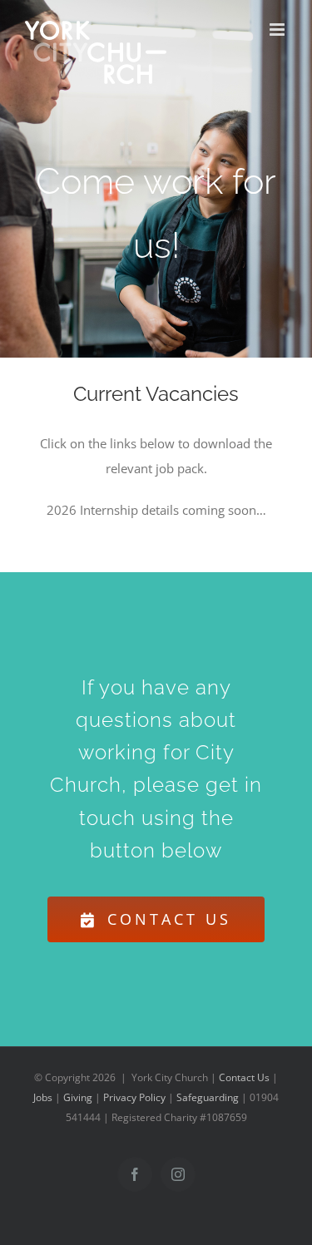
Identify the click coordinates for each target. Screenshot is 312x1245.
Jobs (42, 1097)
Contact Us (244, 1077)
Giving (77, 1097)
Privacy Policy (134, 1097)
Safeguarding (207, 1097)
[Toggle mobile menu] (278, 29)
